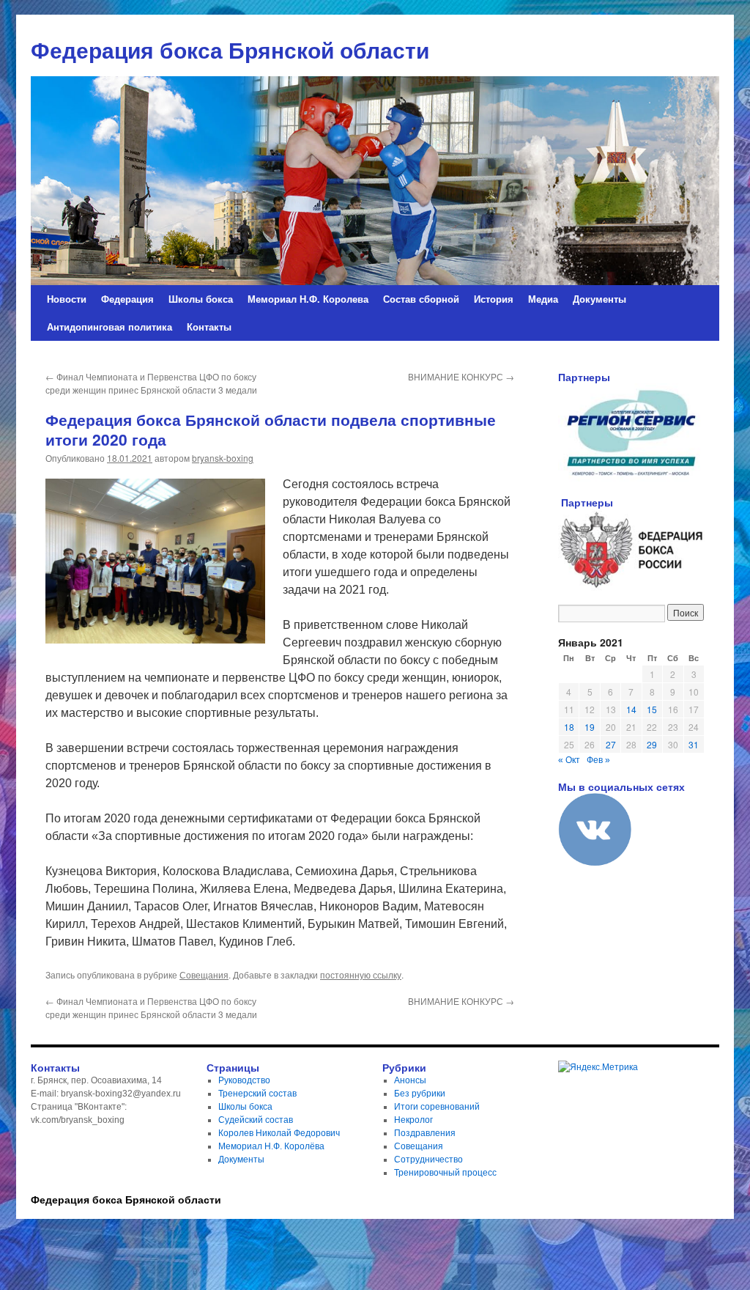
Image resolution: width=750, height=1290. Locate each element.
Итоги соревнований (437, 1107)
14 (631, 709)
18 (569, 726)
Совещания (204, 974)
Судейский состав (255, 1120)
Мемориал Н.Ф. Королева (308, 299)
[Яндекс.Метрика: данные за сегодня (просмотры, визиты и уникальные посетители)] (598, 1067)
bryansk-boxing (222, 458)
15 (652, 709)
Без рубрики (419, 1093)
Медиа (543, 299)
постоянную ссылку (360, 974)
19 (589, 726)
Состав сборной (421, 299)
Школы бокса (200, 299)
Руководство (244, 1080)
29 (652, 744)
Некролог (413, 1120)
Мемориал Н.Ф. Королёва (271, 1146)
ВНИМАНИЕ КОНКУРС (461, 376)
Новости (66, 299)
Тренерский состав (257, 1093)
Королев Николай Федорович (279, 1133)
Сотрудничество (428, 1159)
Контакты (209, 326)
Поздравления (425, 1133)
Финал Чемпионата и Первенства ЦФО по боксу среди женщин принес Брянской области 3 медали (151, 383)
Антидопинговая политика (109, 326)
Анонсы (410, 1080)
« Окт (569, 760)
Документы (599, 299)
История (493, 299)
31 (693, 744)
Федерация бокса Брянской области (126, 1199)
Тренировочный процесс (445, 1173)
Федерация (127, 299)
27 (611, 744)
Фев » (598, 760)
